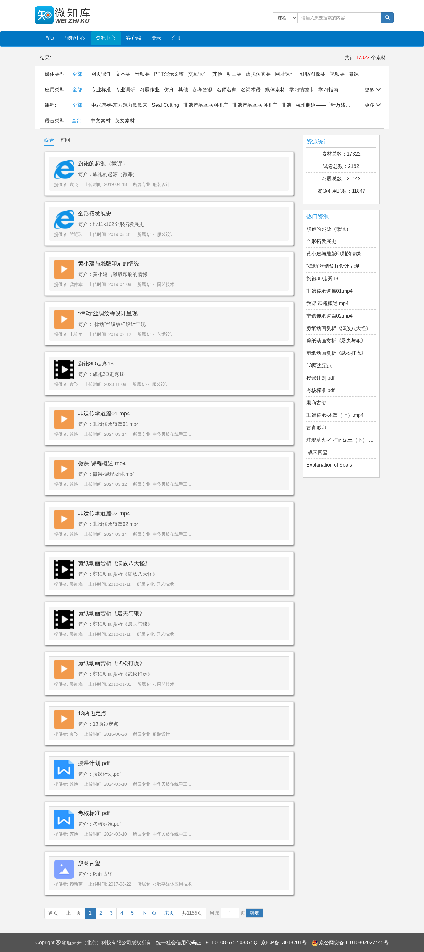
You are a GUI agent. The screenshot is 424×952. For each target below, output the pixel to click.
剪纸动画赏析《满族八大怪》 (114, 563)
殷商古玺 (89, 863)
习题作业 (150, 89)
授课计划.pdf (94, 763)
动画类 (234, 74)
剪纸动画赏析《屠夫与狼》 (111, 613)
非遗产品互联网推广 (205, 105)
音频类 (142, 74)
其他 (217, 74)
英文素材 (125, 120)
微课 (354, 74)
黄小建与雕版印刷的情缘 (108, 263)
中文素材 (101, 120)
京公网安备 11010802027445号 (354, 942)
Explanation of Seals (329, 464)
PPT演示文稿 (169, 74)
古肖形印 (316, 427)
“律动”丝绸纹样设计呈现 (108, 313)
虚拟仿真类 (258, 74)
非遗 (286, 105)
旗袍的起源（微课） (103, 163)
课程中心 (75, 38)
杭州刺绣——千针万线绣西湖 (328, 105)
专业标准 (101, 89)
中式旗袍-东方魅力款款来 (119, 105)
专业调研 (125, 89)
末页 (169, 913)
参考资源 (202, 89)
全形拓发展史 (94, 213)
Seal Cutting (165, 105)
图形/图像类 (312, 74)
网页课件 (101, 74)
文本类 (122, 74)
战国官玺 (316, 452)
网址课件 (285, 74)
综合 (49, 139)
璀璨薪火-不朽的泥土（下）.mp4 (341, 440)
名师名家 (227, 89)
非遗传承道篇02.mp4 (104, 513)
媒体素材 (275, 89)
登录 (156, 38)
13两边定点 (92, 713)
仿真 (169, 89)
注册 (177, 38)
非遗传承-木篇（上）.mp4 (334, 415)
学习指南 (328, 89)
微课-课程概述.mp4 (102, 463)
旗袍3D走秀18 (96, 363)
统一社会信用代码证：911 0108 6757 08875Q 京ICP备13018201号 (231, 942)
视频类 (337, 74)
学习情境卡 (301, 89)
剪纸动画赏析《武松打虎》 (111, 663)
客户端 (133, 38)
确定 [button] (254, 912)
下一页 (149, 913)
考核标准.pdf (94, 813)
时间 (65, 139)
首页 (50, 38)
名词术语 (251, 89)
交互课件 (198, 74)
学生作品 (353, 89)
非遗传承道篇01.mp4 (104, 413)
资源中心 (105, 38)
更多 (370, 89)
